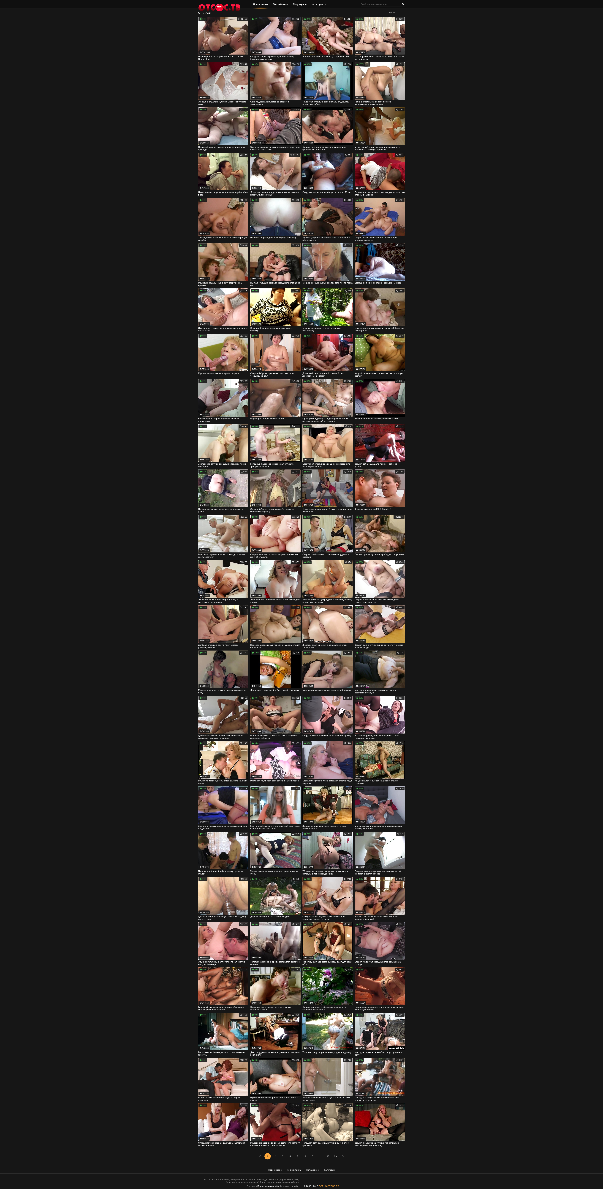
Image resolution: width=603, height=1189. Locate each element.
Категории (317, 4)
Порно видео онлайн (268, 1186)
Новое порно (260, 4)
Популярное (300, 4)
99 (335, 1156)
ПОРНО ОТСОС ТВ (329, 1186)
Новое (391, 12)
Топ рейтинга (280, 4)
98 (328, 1156)
